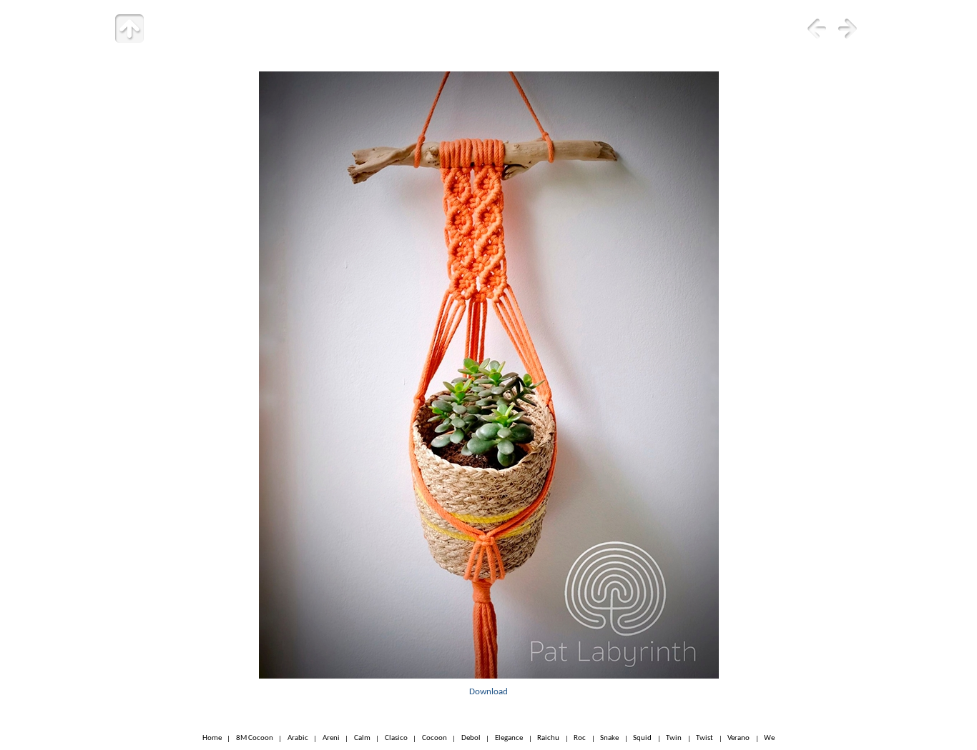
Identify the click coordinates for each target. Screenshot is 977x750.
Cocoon (434, 739)
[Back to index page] (129, 28)
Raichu (548, 739)
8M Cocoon (254, 739)
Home (212, 739)
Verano (738, 739)
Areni (331, 739)
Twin (674, 739)
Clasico (396, 739)
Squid (642, 739)
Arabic (298, 739)
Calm (362, 739)
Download (488, 691)
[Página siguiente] (847, 28)
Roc (580, 739)
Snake (609, 739)
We (769, 739)
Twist (704, 739)
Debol (471, 739)
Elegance (509, 739)
